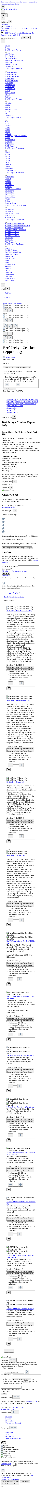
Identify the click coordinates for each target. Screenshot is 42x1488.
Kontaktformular (18, 1407)
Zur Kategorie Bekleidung (14, 148)
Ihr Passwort (7, 569)
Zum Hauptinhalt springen (10, 2)
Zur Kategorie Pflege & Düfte (16, 205)
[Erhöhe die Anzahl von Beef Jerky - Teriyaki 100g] (21, 920)
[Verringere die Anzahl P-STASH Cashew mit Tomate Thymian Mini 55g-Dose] (10, 1185)
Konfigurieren (25, 1481)
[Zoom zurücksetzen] (10, 326)
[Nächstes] (3, 285)
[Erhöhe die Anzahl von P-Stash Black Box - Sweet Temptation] (20, 1135)
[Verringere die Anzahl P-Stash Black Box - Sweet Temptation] (10, 1135)
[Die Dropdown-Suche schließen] (29, 37)
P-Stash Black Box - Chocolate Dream (20, 1056)
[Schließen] (4, 323)
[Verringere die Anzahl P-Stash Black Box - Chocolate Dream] (10, 1086)
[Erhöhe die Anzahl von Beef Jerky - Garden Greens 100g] (21, 765)
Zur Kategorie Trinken (13, 117)
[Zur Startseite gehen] (9, 9)
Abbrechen (6, 575)
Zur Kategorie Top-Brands (14, 244)
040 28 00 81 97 (32, 1401)
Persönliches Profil (15, 28)
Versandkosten (6, 1464)
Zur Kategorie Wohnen (13, 68)
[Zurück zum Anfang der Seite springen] (3, 1470)
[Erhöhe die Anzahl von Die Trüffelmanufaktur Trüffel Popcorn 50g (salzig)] (20, 1034)
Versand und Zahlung (13, 1423)
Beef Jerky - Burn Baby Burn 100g (18, 611)
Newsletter (9, 1421)
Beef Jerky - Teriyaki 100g (15, 855)
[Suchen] (4, 15)
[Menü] (3, 6)
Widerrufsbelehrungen (13, 1438)
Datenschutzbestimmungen (21, 1379)
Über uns (8, 1417)
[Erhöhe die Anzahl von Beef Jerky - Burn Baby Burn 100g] (21, 683)
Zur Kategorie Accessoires (14, 173)
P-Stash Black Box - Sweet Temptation (20, 1107)
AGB (26, 1381)
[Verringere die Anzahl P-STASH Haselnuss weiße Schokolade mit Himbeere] (10, 1287)
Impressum (9, 1432)
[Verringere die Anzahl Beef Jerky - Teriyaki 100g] (10, 920)
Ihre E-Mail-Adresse (10, 566)
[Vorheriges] (3, 41)
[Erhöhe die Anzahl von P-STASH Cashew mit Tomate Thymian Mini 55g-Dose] (20, 1185)
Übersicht (4, 28)
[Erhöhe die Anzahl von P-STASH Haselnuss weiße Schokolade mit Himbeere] (20, 1287)
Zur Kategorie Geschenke (14, 220)
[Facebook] (2, 1444)
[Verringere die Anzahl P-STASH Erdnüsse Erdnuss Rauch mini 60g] (10, 1234)
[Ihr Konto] (3, 18)
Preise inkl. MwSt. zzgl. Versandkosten (17, 367)
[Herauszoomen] (5, 326)
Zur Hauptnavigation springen (19, 3)
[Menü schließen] (10, 21)
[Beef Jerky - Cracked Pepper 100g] (16, 305)
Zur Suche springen (27, 2)
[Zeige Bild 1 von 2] (4, 313)
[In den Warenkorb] (8, 688)
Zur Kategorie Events (13, 50)
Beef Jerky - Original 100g (15, 782)
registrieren (8, 26)
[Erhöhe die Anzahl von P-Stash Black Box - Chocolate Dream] (19, 1086)
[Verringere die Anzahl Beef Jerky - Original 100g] (10, 836)
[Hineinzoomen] (15, 326)
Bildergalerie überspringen (12, 303)
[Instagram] (4, 1444)
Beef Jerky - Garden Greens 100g (18, 700)
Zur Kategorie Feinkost (13, 99)
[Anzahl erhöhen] (18, 384)
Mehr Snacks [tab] (13, 593)
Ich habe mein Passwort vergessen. (14, 571)
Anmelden (4, 24)
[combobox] (11, 38)
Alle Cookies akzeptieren (10, 1484)
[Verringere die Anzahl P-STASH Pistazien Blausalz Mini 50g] (10, 1339)
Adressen (25, 28)
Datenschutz (9, 1436)
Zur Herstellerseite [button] (8, 507)
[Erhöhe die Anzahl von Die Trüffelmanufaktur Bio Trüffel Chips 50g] (19, 979)
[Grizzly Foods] (21, 357)
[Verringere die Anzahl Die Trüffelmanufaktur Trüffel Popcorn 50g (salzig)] (10, 1034)
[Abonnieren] (27, 1371)
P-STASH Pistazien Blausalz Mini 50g (20, 1309)
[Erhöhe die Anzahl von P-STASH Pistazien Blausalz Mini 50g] (19, 1339)
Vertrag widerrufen (7, 1409)
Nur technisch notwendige (10, 1481)
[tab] (22, 403)
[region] (21, 323)
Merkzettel (4, 30)
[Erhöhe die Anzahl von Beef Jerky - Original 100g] (21, 836)
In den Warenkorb (9, 389)
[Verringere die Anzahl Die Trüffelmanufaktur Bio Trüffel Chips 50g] (10, 979)
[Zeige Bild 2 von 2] (6, 313)
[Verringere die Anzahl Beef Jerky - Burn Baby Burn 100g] (10, 683)
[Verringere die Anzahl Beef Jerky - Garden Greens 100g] (10, 765)
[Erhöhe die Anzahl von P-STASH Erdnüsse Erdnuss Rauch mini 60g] (19, 1234)
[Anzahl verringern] (7, 384)
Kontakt (8, 1419)
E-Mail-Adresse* (7, 1369)
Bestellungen (33, 28)
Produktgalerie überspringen (14, 597)
